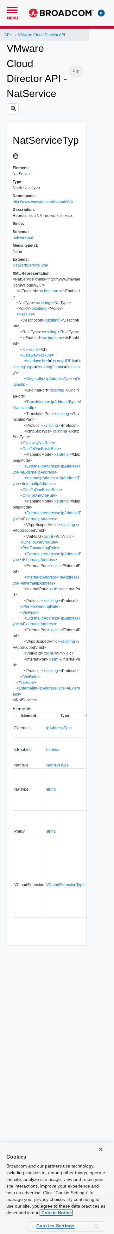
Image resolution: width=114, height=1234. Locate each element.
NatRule (26, 314)
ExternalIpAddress (42, 466)
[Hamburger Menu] (12, 9)
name (59, 367)
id (73, 361)
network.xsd (23, 237)
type (31, 367)
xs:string (43, 303)
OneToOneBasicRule (40, 449)
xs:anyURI (61, 361)
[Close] (101, 1149)
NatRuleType (57, 765)
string (51, 789)
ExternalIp (27, 688)
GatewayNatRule (37, 355)
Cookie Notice (56, 1212)
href (45, 361)
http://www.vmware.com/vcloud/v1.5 (43, 201)
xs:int (33, 349)
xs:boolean (48, 291)
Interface (33, 361)
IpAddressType (59, 379)
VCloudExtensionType (65, 885)
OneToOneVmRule (38, 495)
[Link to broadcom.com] (61, 13)
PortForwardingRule (39, 548)
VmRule (29, 612)
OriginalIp (34, 379)
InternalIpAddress (41, 478)
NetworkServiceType (30, 265)
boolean (53, 749)
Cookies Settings (55, 1225)
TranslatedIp (37, 402)
